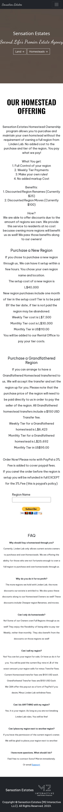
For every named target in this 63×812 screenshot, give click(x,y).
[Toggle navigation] (56, 4)
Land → (19, 51)
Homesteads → (38, 51)
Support (36, 764)
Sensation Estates (12, 4)
